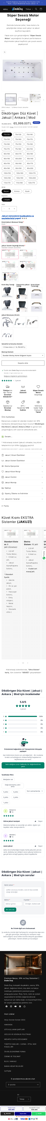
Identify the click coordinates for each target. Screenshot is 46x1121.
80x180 (30, 154)
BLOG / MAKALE (10, 1061)
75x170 (7, 149)
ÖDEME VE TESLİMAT (12, 1056)
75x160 (30, 144)
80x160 (7, 154)
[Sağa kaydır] (43, 100)
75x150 (18, 144)
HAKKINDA (8, 1025)
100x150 (7, 173)
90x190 (19, 168)
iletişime (23, 445)
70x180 (7, 144)
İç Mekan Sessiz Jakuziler (20, 107)
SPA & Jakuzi (6, 107)
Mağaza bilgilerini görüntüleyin (15, 376)
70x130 (18, 134)
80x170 (19, 154)
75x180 (18, 149)
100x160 (19, 173)
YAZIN (39, 1113)
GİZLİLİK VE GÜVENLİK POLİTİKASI (17, 1034)
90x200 (30, 168)
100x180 (7, 178)
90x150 (7, 163)
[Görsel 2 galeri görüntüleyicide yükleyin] (23, 99)
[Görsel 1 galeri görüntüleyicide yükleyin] (10, 99)
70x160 (18, 139)
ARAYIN (8, 1113)
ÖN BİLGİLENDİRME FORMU (14, 1051)
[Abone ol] (37, 1084)
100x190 (19, 178)
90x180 (7, 168)
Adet (3, 204)
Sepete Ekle (23, 1113)
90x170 (30, 163)
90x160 (19, 163)
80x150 (30, 149)
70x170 (30, 139)
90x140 (30, 158)
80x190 (7, 158)
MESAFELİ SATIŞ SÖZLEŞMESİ (15, 1039)
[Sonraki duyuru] (42, 2)
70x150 (7, 139)
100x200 (32, 178)
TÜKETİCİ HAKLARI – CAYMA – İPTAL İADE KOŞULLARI (20, 1045)
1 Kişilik (7, 200)
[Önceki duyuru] (4, 2)
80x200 (19, 158)
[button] (4, 9)
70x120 (7, 134)
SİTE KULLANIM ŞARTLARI (14, 1029)
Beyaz (6, 191)
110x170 (7, 183)
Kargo (11, 127)
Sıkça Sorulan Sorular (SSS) (14, 1020)
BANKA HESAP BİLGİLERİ (13, 1066)
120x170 (31, 183)
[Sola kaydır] (2, 100)
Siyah (27, 191)
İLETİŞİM (7, 1071)
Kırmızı (17, 191)
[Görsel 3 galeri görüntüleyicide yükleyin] (35, 99)
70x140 (30, 134)
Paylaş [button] (6, 506)
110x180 (19, 183)
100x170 (32, 173)
